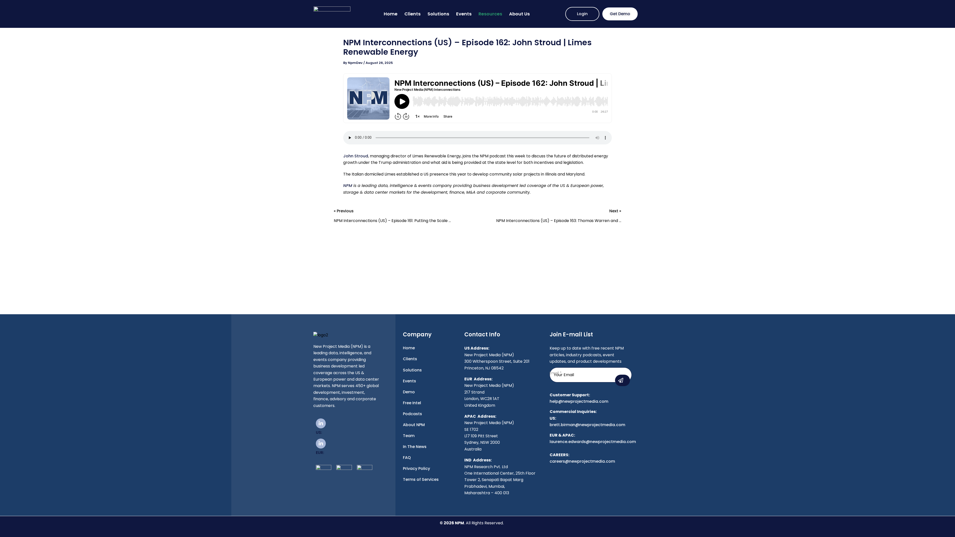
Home (390, 14)
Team (409, 436)
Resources (490, 14)
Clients (412, 14)
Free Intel (412, 403)
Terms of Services (421, 479)
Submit (622, 380)
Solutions (438, 14)
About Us (519, 14)
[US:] (321, 423)
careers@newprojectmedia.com (582, 461)
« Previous (392, 216)
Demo (409, 392)
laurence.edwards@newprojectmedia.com (593, 442)
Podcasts (412, 414)
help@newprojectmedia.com (579, 401)
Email (556, 372)
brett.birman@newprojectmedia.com (587, 425)
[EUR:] (321, 443)
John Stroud (355, 156)
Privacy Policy (416, 468)
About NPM (414, 425)
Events (464, 14)
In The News (415, 446)
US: (319, 432)
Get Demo (620, 14)
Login (582, 14)
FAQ (407, 457)
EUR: (320, 452)
